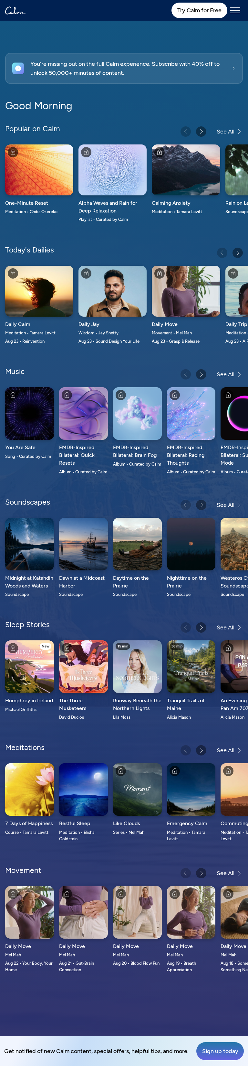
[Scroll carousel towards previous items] (186, 131)
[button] (124, 68)
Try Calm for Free (199, 10)
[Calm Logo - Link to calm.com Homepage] (15, 10)
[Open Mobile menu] (235, 10)
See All (225, 131)
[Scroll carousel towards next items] (201, 131)
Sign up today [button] (220, 1051)
